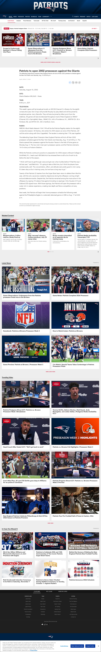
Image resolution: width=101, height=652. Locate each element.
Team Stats (42, 606)
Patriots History (28, 611)
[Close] (98, 646)
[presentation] (98, 58)
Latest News (28, 598)
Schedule (43, 611)
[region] (50, 646)
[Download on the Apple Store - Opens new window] (45, 624)
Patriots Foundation (28, 609)
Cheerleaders (28, 614)
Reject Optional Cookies (77, 646)
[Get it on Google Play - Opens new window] (55, 628)
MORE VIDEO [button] (50, 523)
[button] (46, 58)
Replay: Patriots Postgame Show (18, 28)
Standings (43, 614)
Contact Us (73, 616)
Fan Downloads (73, 606)
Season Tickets (57, 603)
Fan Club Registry (73, 601)
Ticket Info (57, 598)
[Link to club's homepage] (4, 16)
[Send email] (76, 83)
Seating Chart (57, 609)
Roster (43, 598)
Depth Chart (42, 601)
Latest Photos (28, 606)
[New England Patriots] (50, 637)
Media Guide (73, 611)
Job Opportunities (73, 614)
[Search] (73, 16)
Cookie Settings (64, 646)
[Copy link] (79, 82)
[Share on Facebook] (70, 83)
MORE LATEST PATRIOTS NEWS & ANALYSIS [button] (50, 62)
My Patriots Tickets (57, 601)
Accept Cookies (90, 646)
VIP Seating (57, 606)
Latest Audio (28, 603)
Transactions (43, 609)
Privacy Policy (33, 650)
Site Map (28, 616)
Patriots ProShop (73, 598)
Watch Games (57, 614)
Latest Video (28, 601)
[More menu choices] (51, 16)
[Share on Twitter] (73, 83)
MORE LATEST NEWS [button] (50, 371)
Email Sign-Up (73, 603)
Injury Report (43, 603)
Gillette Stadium (57, 611)
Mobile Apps (73, 609)
